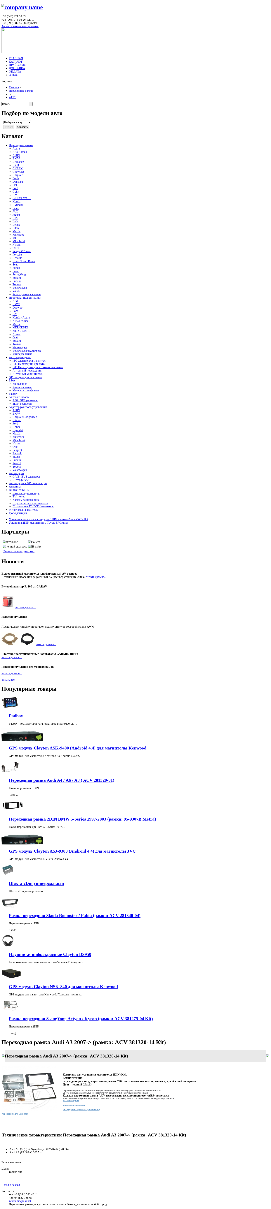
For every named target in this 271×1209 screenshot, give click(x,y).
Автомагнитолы (19, 397)
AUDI (12, 97)
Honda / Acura (21, 317)
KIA (15, 218)
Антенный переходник (27, 370)
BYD (16, 165)
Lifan (16, 228)
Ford (15, 188)
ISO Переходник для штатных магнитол (38, 367)
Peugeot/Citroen (22, 251)
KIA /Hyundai (21, 320)
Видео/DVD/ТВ (19, 489)
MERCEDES (21, 327)
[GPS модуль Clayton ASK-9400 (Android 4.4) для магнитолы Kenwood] (22, 740)
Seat (15, 264)
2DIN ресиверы (22, 403)
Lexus (16, 224)
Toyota (17, 284)
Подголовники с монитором (30, 503)
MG (15, 238)
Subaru (17, 277)
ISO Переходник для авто (29, 363)
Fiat (15, 184)
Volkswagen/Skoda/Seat (27, 350)
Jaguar (16, 214)
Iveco (16, 208)
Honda (16, 201)
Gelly (16, 191)
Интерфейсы (21, 479)
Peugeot (17, 450)
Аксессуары (16, 473)
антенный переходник (74, 1105)
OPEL (16, 247)
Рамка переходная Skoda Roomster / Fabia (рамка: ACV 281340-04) (74, 915)
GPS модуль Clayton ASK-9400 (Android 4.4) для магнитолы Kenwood (77, 748)
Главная (14, 87)
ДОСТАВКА (17, 68)
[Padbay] (10, 708)
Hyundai (18, 204)
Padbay (13, 393)
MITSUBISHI (21, 330)
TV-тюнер (19, 496)
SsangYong (19, 274)
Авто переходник (20, 357)
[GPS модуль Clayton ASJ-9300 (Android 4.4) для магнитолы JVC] (22, 843)
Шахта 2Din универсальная (36, 883)
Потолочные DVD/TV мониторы (33, 506)
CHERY (18, 168)
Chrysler (17, 175)
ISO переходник (71, 1100)
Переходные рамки (21, 90)
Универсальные (22, 354)
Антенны (15, 486)
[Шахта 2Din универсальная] (7, 875)
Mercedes (18, 234)
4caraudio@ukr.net (20, 1201)
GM (15, 194)
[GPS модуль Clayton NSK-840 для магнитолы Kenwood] (11, 978)
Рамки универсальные (27, 294)
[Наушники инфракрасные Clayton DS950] (7, 946)
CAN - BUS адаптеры (26, 476)
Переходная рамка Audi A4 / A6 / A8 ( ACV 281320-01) (61, 780)
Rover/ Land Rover (24, 261)
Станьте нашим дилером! (18, 551)
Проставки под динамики (25, 297)
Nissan (16, 244)
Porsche (17, 254)
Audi (15, 300)
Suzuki (17, 281)
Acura (16, 148)
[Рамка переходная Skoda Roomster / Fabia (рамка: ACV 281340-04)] (10, 907)
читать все (8, 679)
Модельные (20, 383)
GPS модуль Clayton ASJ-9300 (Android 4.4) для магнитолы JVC (72, 851)
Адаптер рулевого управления (28, 407)
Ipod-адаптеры (18, 513)
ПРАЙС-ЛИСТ (18, 64)
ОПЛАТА (15, 71)
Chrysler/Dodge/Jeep (25, 416)
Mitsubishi (19, 241)
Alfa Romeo (20, 151)
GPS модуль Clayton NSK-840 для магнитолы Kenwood (63, 986)
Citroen (17, 420)
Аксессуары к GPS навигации (28, 483)
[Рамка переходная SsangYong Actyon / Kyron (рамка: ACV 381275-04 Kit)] (10, 1011)
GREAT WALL (22, 198)
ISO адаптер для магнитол (29, 360)
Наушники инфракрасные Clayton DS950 (50, 954)
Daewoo (17, 307)
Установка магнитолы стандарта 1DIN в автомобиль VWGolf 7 (48, 519)
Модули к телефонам (26, 390)
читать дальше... (96, 576)
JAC (15, 211)
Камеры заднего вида (26, 493)
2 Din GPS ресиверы (25, 400)
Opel (15, 337)
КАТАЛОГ (16, 61)
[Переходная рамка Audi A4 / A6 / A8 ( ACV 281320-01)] (10, 772)
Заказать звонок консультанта (20, 26)
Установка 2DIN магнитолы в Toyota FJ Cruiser (38, 522)
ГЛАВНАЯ (16, 58)
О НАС (13, 74)
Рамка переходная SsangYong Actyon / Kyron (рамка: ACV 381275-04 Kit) (81, 1018)
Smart (16, 271)
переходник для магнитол (15, 1114)
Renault (17, 257)
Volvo (16, 291)
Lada (15, 221)
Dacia (16, 178)
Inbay (12, 380)
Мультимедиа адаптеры (23, 509)
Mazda (16, 231)
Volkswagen (20, 287)
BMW (16, 158)
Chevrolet (18, 171)
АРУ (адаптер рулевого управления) (81, 1109)
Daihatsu (18, 181)
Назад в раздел (10, 1184)
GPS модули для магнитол (25, 377)
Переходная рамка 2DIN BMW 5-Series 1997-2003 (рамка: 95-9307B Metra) (82, 819)
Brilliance (18, 161)
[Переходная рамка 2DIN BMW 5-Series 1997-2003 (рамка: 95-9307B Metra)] (12, 811)
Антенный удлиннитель (28, 373)
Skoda (16, 267)
